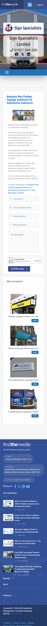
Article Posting (19, 623)
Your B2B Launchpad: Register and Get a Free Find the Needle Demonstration (27, 555)
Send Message (17, 269)
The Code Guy (16, 614)
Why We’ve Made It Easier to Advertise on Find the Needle (26, 530)
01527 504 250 (25, 50)
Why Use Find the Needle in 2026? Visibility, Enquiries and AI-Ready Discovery (27, 503)
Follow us (7, 595)
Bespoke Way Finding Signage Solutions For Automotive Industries (23, 187)
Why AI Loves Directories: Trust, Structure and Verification (28, 542)
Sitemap (30, 623)
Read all (6, 578)
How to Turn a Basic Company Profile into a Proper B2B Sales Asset (27, 517)
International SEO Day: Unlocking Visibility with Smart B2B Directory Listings (28, 569)
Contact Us (7, 623)
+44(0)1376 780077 (22, 480)
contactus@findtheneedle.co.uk (18, 459)
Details (35, 320)
